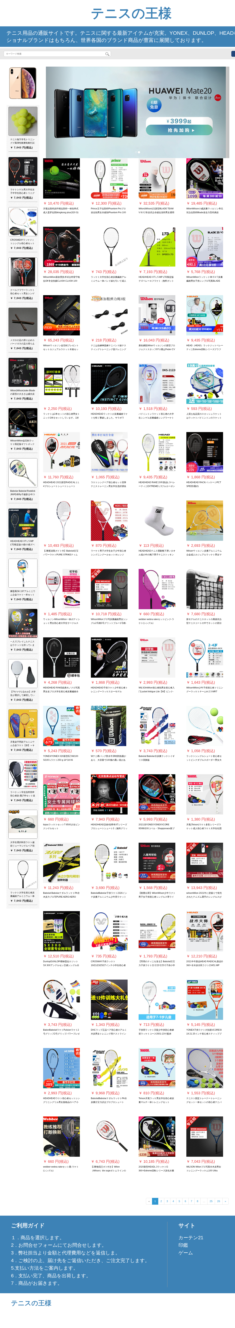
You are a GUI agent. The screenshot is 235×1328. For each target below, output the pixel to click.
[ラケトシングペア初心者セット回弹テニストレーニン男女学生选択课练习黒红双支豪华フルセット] (109, 452)
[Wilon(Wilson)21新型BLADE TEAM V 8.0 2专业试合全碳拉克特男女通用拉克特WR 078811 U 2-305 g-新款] (157, 178)
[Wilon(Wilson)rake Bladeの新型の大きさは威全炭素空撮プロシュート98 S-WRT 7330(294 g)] (23, 372)
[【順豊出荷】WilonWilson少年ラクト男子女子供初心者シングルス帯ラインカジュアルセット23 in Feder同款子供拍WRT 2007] (157, 863)
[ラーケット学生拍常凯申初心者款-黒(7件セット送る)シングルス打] (23, 774)
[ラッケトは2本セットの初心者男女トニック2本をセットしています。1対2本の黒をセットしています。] (61, 384)
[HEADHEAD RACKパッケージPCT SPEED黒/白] (204, 452)
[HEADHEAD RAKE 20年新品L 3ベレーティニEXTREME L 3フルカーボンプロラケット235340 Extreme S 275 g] (157, 452)
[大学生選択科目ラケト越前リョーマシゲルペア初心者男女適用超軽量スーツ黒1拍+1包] (23, 824)
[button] (59, 112)
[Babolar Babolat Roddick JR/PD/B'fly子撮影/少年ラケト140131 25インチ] (23, 472)
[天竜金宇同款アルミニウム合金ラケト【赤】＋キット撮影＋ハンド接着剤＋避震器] (23, 723)
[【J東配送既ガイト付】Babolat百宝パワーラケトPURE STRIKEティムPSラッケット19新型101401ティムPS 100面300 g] (61, 520)
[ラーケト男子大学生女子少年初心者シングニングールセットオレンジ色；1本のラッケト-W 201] (109, 520)
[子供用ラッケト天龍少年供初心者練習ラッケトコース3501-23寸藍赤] (157, 1000)
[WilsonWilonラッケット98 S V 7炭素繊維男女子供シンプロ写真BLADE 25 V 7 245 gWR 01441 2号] (204, 247)
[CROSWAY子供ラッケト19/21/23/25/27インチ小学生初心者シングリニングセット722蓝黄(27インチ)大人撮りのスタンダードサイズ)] (109, 931)
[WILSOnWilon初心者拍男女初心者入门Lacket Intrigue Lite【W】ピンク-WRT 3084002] (157, 657)
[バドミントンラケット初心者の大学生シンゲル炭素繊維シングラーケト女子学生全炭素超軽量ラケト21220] (157, 384)
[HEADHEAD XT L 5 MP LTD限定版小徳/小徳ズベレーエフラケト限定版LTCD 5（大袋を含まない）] (23, 523)
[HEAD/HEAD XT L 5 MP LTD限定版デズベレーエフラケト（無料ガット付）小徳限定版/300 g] (157, 247)
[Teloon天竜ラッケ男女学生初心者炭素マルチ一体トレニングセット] (157, 1068)
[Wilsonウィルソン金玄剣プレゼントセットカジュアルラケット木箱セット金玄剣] (61, 315)
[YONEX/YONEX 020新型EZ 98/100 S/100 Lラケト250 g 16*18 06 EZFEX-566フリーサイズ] (61, 726)
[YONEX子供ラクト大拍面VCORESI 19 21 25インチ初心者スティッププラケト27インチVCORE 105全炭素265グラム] (204, 1000)
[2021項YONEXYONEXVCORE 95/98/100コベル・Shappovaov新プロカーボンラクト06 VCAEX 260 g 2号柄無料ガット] (157, 794)
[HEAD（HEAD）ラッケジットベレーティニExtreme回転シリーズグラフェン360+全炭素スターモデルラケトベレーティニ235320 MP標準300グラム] (204, 315)
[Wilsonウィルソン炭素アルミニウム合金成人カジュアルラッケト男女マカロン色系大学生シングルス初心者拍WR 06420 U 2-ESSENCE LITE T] (204, 520)
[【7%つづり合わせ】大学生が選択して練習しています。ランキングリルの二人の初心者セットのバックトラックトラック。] (23, 673)
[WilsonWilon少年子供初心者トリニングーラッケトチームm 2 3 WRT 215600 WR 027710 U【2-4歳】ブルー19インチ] (204, 657)
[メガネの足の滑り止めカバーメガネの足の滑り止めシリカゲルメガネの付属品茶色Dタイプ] (23, 322)
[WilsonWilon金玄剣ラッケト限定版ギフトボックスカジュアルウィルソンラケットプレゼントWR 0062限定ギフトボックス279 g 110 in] (23, 422)
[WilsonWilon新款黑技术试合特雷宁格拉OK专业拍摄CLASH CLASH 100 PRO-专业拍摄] (61, 247)
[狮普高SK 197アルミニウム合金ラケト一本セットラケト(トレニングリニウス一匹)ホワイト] (23, 573)
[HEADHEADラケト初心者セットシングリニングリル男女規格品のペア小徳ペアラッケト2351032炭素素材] (61, 1068)
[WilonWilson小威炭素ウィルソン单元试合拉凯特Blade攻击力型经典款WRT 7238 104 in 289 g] (204, 178)
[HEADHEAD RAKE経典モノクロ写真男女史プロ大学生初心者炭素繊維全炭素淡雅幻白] (61, 657)
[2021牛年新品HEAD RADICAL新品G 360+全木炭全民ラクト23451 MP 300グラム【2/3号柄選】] (204, 931)
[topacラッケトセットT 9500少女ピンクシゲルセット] (61, 794)
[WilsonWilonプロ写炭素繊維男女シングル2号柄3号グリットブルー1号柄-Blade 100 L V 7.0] (109, 589)
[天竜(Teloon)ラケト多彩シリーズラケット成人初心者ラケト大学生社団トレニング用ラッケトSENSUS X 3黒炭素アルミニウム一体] (204, 794)
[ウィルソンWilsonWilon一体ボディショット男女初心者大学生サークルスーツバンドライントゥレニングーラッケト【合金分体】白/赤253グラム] (61, 589)
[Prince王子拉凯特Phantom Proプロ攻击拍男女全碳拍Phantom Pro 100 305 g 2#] (109, 178)
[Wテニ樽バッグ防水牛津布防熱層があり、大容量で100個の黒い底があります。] (109, 726)
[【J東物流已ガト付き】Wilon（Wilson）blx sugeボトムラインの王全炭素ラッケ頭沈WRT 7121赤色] (109, 1136)
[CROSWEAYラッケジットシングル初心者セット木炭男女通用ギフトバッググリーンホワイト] (23, 221)
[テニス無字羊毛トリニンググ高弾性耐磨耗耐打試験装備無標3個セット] (23, 121)
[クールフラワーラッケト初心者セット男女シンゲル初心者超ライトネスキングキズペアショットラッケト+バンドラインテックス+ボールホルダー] (23, 271)
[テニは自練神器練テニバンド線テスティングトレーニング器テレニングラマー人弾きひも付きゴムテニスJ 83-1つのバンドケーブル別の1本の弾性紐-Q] (109, 315)
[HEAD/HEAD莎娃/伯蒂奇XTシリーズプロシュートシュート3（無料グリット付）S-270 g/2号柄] (109, 794)
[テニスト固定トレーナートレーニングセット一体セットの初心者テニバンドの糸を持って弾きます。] (204, 1068)
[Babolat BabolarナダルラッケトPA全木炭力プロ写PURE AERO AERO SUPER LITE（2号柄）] (61, 863)
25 (211, 1201)
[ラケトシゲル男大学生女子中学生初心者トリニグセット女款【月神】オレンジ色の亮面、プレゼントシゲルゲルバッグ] (23, 171)
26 (218, 1201)
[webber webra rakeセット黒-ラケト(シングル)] (61, 1136)
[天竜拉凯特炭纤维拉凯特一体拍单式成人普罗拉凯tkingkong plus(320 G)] (61, 178)
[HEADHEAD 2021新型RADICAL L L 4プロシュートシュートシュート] (61, 452)
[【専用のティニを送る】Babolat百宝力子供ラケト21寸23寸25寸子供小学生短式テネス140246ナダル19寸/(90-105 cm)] (157, 931)
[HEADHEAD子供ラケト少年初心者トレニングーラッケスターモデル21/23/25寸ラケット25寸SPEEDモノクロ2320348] (109, 657)
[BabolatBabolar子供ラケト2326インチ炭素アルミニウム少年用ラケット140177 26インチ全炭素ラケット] (109, 863)
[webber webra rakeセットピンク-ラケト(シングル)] (157, 589)
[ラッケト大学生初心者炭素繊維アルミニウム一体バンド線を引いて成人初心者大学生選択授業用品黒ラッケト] (109, 247)
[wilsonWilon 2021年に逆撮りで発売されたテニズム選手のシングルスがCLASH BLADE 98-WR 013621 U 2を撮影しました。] (204, 863)
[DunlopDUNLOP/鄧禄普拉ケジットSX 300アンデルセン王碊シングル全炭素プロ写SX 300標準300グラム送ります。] (61, 931)
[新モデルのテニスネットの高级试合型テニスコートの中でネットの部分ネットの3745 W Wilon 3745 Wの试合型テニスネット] (204, 589)
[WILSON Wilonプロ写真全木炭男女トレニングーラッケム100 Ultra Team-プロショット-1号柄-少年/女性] (204, 1136)
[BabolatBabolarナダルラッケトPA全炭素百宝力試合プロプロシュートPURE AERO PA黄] (109, 1068)
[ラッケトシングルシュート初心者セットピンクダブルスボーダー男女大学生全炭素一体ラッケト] (204, 726)
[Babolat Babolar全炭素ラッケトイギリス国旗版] (157, 726)
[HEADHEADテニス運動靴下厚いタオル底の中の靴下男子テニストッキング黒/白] (157, 520)
